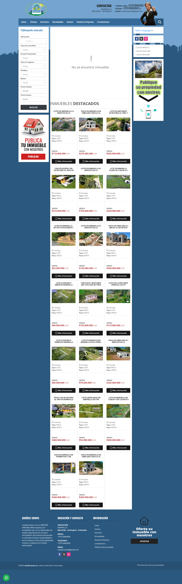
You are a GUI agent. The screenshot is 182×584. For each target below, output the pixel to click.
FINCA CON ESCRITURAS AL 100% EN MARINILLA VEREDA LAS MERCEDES (64, 398)
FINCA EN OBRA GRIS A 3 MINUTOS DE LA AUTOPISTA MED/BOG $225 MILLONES (118, 341)
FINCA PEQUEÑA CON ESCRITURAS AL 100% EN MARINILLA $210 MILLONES (64, 169)
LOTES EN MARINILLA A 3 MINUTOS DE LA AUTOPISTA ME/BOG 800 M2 (91, 227)
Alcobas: (24, 70)
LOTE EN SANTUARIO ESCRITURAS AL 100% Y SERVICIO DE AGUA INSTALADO (118, 112)
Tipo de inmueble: (28, 45)
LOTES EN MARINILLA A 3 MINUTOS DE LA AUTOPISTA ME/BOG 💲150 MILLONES (91, 169)
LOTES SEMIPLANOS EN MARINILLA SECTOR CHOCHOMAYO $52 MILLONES (91, 398)
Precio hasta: (26, 95)
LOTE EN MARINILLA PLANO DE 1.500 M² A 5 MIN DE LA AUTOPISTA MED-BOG (118, 169)
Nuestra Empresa (85, 22)
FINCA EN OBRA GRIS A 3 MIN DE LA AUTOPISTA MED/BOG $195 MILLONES (118, 227)
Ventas (33, 22)
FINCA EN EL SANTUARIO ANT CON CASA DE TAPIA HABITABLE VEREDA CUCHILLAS (91, 284)
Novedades (57, 22)
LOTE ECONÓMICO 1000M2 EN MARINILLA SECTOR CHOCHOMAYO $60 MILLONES (63, 341)
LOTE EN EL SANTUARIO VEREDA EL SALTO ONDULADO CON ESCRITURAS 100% (118, 284)
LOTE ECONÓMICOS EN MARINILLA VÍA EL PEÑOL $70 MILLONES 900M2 (91, 341)
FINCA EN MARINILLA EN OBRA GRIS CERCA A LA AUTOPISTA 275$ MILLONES (91, 112)
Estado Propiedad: (28, 54)
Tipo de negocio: (27, 62)
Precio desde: (26, 87)
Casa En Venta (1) (142, 47)
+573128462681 (136, 5)
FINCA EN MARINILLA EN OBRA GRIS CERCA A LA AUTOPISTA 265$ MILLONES (91, 456)
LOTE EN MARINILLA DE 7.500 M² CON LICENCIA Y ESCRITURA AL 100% (118, 398)
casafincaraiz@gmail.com (68, 549)
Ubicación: (25, 36)
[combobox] (34, 49)
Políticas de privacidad (104, 547)
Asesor (70, 22)
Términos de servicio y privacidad (150, 565)
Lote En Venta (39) (143, 54)
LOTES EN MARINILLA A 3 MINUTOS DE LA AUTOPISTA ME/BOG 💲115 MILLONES (63, 112)
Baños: (23, 78)
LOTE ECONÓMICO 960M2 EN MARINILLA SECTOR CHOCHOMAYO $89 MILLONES (63, 284)
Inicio (23, 22)
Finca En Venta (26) (143, 51)
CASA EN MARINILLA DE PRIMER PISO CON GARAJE (63, 456)
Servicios (44, 22)
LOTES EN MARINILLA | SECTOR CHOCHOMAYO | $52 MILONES (63, 227)
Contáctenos (103, 22)
